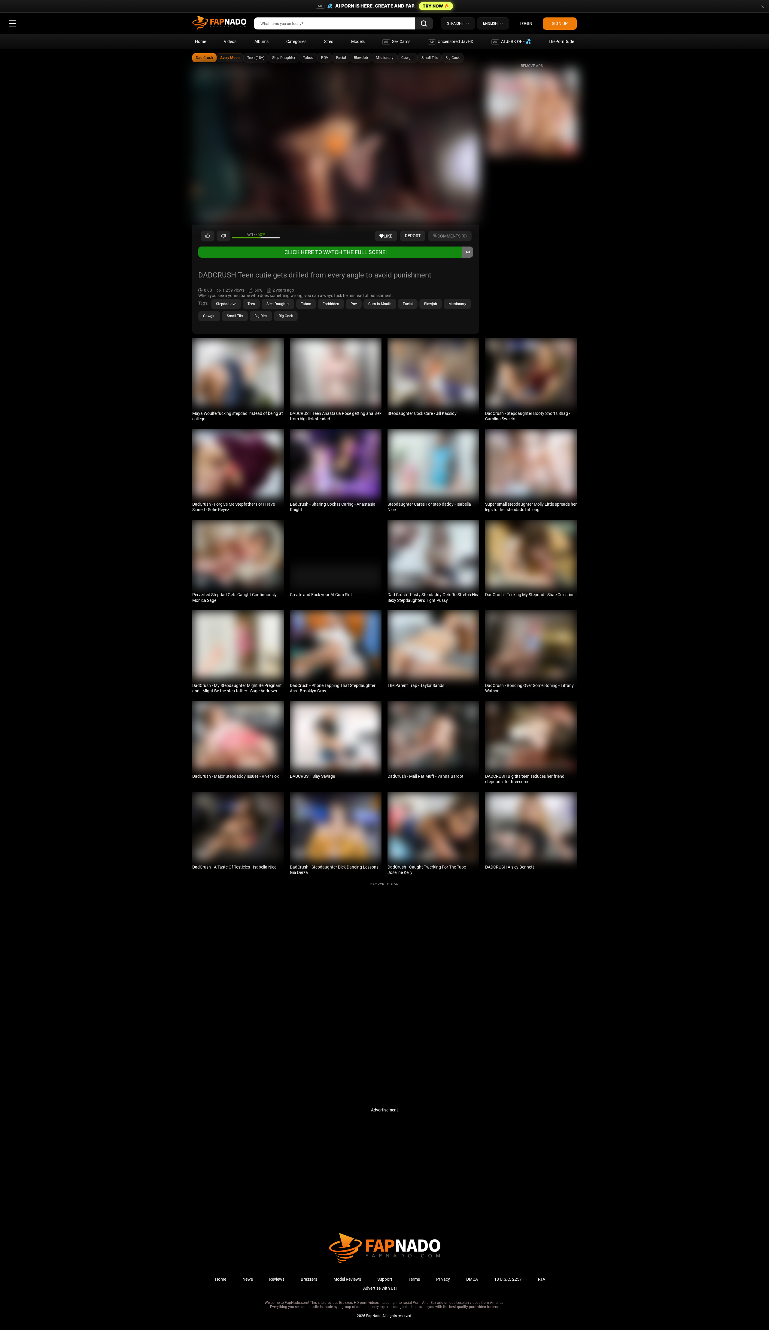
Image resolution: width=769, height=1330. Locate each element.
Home (200, 41)
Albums (261, 41)
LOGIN (526, 23)
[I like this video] (207, 236)
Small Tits (429, 58)
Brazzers (309, 1279)
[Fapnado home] (384, 1263)
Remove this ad (384, 883)
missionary (457, 304)
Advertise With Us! (380, 1288)
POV (324, 58)
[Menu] (12, 23)
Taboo (308, 58)
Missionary (385, 58)
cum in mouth (379, 304)
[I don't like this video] (223, 236)
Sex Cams (397, 41)
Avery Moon (230, 58)
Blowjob (430, 304)
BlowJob (361, 58)
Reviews (276, 1279)
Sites (328, 41)
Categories (296, 41)
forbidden (331, 304)
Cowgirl (407, 58)
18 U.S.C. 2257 (508, 1279)
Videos (230, 41)
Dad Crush (204, 58)
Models (358, 41)
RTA (541, 1279)
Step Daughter (283, 58)
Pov (354, 304)
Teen (251, 304)
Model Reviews (347, 1279)
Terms (414, 1279)
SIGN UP (560, 23)
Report (413, 235)
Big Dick (260, 316)
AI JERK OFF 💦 (512, 41)
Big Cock (452, 58)
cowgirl (209, 316)
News (247, 1279)
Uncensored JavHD (451, 41)
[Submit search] (424, 23)
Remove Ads (532, 66)
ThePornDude (561, 41)
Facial (341, 58)
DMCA (472, 1279)
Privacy (443, 1279)
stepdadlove (226, 304)
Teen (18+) (255, 58)
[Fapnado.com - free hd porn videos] (219, 23)
